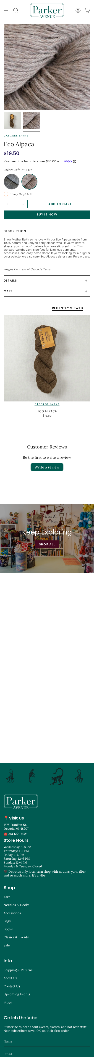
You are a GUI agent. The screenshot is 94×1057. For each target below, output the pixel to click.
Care (8, 291)
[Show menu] (5, 10)
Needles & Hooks (16, 905)
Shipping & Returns (18, 970)
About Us (10, 978)
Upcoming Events (17, 994)
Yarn (7, 897)
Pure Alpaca (81, 256)
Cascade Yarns (16, 135)
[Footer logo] (21, 801)
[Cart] (87, 10)
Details (10, 280)
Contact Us (12, 986)
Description (15, 231)
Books (8, 929)
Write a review (47, 467)
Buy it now (47, 214)
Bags (7, 921)
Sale (7, 945)
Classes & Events (16, 937)
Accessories (12, 913)
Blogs (8, 1002)
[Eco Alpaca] (47, 358)
